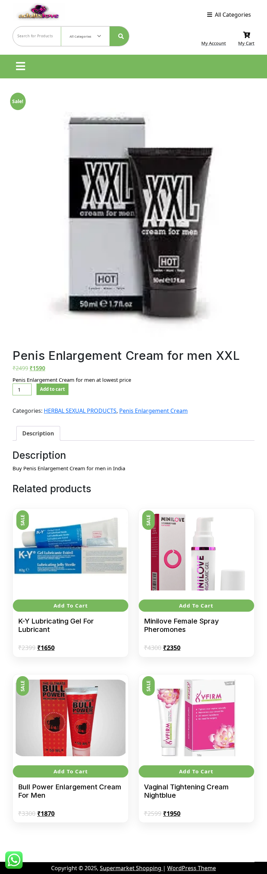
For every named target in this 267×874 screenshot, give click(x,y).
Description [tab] (38, 433)
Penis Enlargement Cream (153, 411)
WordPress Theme (191, 868)
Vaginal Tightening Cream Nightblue (186, 791)
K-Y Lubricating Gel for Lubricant (56, 625)
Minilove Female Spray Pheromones (181, 625)
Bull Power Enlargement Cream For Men (69, 791)
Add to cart (52, 389)
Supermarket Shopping (131, 868)
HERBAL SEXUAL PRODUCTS (80, 411)
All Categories (233, 14)
